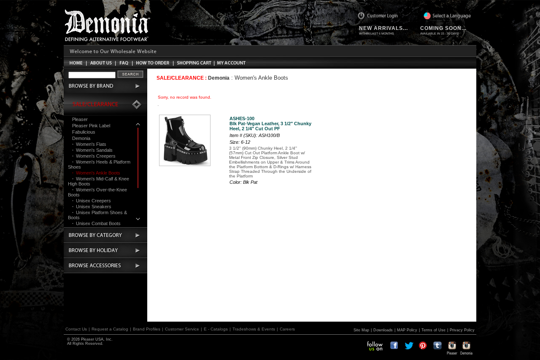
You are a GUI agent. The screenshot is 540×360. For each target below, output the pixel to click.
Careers (287, 329)
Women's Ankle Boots (96, 172)
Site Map (361, 330)
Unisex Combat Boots (96, 223)
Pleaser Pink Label (91, 125)
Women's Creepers (94, 156)
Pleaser (80, 119)
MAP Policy (407, 330)
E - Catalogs (216, 329)
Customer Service (182, 329)
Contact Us (76, 329)
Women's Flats (89, 144)
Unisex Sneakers (91, 206)
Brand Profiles (146, 329)
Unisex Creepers (91, 200)
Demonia (81, 138)
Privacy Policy (462, 330)
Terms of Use (433, 330)
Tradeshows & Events (253, 329)
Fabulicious (83, 131)
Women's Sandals (92, 150)
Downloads (383, 330)
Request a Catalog (110, 329)
